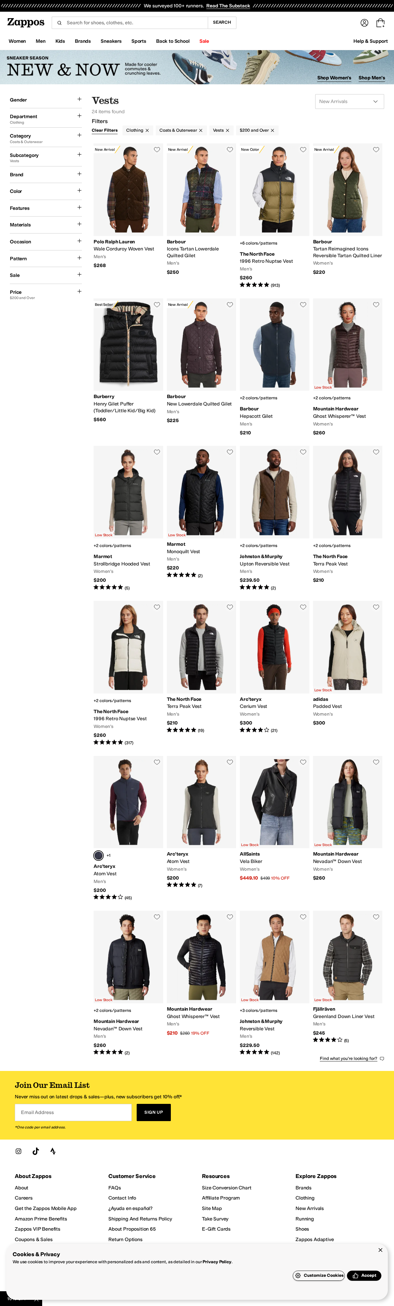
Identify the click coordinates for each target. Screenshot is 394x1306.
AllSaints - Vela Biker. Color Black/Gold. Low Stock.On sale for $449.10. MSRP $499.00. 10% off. (274, 828)
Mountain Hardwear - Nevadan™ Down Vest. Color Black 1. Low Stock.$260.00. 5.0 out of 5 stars (128, 983)
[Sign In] (364, 23)
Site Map (212, 1208)
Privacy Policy (217, 1261)
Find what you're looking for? (348, 1058)
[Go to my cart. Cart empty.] (380, 23)
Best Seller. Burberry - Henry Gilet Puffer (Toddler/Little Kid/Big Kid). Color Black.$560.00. (128, 367)
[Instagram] (18, 1151)
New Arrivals (310, 1208)
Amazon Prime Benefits (41, 1219)
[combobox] (130, 23)
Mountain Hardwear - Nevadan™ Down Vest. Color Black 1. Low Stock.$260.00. (348, 828)
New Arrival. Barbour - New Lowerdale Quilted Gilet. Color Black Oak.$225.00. (201, 367)
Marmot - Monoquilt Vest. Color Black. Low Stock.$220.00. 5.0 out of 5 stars (201, 518)
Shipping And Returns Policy (140, 1219)
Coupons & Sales (34, 1239)
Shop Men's (372, 78)
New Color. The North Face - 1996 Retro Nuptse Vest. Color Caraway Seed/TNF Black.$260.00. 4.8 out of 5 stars (274, 216)
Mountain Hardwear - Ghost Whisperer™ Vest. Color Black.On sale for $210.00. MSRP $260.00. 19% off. (201, 983)
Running (305, 1219)
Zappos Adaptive (315, 1239)
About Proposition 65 (132, 1229)
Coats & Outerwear (178, 130)
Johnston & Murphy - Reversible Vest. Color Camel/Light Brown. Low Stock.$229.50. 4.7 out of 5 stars (274, 983)
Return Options (125, 1239)
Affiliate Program (221, 1198)
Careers (24, 1198)
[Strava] (53, 1151)
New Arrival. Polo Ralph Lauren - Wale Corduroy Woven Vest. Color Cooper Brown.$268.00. (128, 216)
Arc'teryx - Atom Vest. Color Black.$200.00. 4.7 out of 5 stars (201, 828)
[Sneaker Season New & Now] (197, 67)
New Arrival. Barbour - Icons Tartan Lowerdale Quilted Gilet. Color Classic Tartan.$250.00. (201, 216)
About (21, 1188)
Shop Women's (334, 78)
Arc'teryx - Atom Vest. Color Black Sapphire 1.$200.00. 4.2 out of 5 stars (128, 828)
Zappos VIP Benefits (37, 1229)
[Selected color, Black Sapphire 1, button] (98, 856)
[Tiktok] (35, 1151)
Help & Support (370, 41)
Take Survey (215, 1219)
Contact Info (122, 1198)
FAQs (114, 1188)
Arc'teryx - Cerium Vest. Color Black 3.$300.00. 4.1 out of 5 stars (274, 673)
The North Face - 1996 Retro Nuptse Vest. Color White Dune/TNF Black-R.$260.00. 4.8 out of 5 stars (128, 673)
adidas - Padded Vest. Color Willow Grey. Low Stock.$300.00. (348, 673)
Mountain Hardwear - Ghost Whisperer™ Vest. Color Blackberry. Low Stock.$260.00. (348, 367)
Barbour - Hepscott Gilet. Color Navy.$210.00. (274, 367)
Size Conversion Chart (226, 1188)
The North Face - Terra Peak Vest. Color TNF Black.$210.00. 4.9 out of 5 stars (201, 673)
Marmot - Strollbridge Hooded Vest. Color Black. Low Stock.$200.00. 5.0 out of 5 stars (128, 518)
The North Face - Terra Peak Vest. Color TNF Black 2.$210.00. (348, 518)
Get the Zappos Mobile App (46, 1208)
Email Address (37, 1112)
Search (222, 22)
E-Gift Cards (216, 1229)
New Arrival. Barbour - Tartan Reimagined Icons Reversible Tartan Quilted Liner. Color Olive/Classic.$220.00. (348, 216)
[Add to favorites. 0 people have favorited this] (157, 149)
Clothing (134, 130)
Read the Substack (228, 6)
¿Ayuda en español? (130, 1208)
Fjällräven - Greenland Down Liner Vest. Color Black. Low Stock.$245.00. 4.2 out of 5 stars (348, 983)
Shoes (302, 1229)
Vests (218, 130)
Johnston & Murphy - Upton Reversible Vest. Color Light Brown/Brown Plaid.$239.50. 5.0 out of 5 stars (274, 518)
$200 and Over (254, 130)
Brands (304, 1188)
